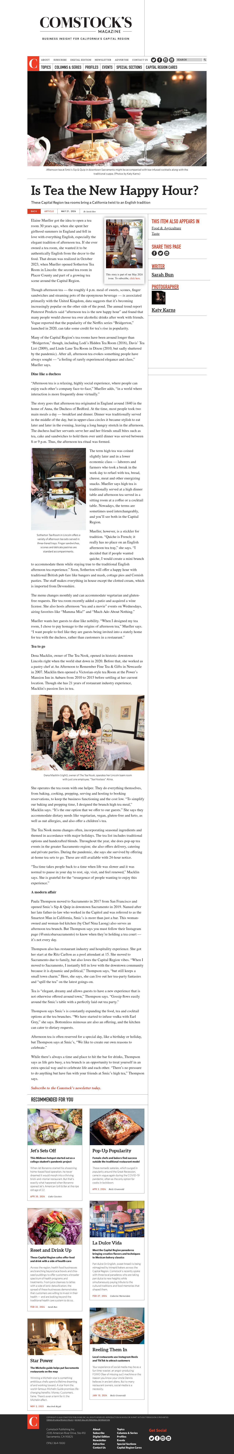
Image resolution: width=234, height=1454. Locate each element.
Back (34, 211)
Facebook (159, 60)
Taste (156, 233)
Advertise (122, 60)
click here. (135, 278)
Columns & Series (68, 67)
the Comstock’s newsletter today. (76, 1087)
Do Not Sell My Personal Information (92, 1420)
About (45, 60)
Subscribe (60, 60)
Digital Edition (80, 60)
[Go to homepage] (86, 28)
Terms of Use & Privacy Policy (59, 1420)
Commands (2, 1451)
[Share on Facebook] (154, 253)
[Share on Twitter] (160, 253)
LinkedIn (171, 60)
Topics (46, 67)
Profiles (91, 67)
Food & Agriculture (166, 227)
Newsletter (103, 60)
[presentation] (33, 63)
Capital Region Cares (161, 67)
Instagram (165, 60)
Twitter (153, 60)
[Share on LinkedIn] (166, 253)
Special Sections (129, 67)
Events (107, 67)
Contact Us (140, 60)
